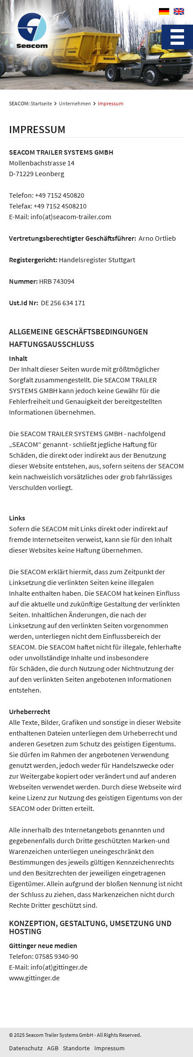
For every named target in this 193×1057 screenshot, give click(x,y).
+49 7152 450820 (59, 195)
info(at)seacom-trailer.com (71, 216)
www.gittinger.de (34, 977)
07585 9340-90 (56, 956)
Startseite (41, 103)
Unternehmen (75, 103)
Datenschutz (26, 1048)
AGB (52, 1048)
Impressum (109, 1048)
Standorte (76, 1048)
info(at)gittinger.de (59, 966)
